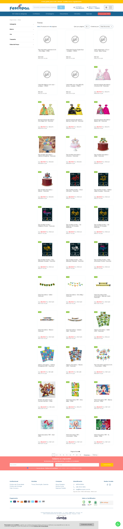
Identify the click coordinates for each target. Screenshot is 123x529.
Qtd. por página (79, 26)
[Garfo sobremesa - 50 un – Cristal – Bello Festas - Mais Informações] (103, 39)
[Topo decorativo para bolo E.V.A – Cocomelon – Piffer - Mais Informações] (103, 354)
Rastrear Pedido (61, 488)
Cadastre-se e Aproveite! (61, 459)
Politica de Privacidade (51, 468)
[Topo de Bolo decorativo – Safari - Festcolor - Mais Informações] (103, 144)
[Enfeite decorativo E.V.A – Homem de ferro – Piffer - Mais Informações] (47, 389)
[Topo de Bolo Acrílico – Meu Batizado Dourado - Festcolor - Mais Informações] (47, 249)
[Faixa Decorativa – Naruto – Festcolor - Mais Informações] (47, 319)
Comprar (50, 61)
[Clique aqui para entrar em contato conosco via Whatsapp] (117, 524)
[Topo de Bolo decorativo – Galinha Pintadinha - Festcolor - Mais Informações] (47, 144)
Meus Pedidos (60, 484)
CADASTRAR (107, 464)
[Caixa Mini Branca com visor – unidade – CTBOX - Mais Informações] (47, 74)
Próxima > (87, 455)
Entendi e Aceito (86, 524)
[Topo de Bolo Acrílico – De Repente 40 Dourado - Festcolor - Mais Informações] (75, 214)
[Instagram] (110, 485)
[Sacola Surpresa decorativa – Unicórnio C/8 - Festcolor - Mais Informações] (103, 74)
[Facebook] (107, 485)
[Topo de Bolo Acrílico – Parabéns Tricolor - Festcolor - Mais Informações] (47, 214)
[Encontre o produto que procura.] (61, 7)
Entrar (91, 8)
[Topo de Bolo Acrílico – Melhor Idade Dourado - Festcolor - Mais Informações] (103, 179)
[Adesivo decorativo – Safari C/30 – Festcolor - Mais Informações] (103, 319)
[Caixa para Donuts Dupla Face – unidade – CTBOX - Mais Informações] (75, 39)
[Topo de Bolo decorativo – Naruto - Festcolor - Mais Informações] (47, 179)
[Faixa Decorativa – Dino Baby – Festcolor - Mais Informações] (75, 284)
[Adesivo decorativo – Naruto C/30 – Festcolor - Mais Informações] (75, 354)
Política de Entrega (16, 486)
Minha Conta (60, 486)
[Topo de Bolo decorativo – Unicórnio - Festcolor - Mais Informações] (75, 144)
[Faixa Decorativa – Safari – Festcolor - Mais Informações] (47, 284)
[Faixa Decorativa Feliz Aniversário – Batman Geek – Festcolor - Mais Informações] (103, 284)
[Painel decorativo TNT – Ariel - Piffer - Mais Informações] (47, 424)
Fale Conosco (14, 488)
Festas (19, 19)
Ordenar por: (95, 26)
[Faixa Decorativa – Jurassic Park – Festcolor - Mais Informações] (75, 319)
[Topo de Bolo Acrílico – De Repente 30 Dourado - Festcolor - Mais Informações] (103, 214)
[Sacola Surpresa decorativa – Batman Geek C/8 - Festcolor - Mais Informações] (75, 109)
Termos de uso (40, 468)
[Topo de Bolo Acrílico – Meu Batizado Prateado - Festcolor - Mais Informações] (75, 249)
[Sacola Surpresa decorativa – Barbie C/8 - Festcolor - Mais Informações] (103, 109)
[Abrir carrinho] (108, 7)
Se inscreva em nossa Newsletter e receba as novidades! (61, 461)
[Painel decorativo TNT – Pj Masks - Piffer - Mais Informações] (103, 424)
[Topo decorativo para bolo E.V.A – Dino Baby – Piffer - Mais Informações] (47, 39)
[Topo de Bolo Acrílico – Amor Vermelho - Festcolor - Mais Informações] (75, 179)
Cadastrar (98, 8)
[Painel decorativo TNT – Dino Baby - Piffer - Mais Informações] (75, 389)
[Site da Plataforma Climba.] (61, 517)
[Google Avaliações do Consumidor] (106, 503)
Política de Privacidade (41, 526)
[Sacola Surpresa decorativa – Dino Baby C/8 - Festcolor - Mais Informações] (47, 109)
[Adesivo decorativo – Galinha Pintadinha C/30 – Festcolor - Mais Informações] (47, 354)
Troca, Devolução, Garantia (39, 484)
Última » (95, 455)
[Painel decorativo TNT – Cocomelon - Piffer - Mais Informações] (75, 424)
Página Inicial (13, 19)
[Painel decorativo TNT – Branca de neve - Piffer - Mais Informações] (103, 389)
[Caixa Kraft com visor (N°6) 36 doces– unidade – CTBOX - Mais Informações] (75, 74)
